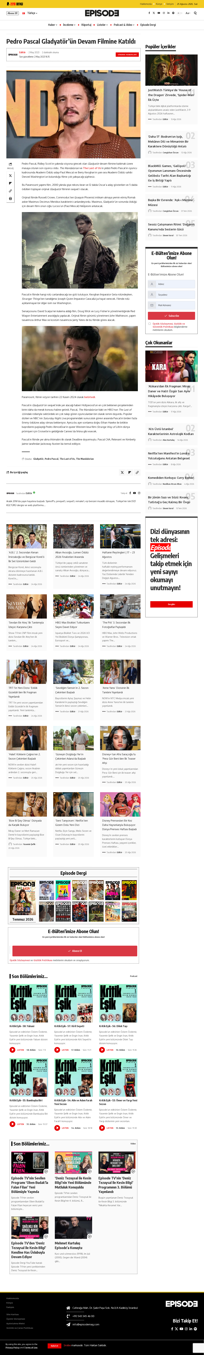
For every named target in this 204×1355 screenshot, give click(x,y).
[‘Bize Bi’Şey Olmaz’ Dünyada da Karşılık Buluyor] (26, 804)
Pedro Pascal (51, 458)
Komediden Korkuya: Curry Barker (171, 477)
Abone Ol (77, 951)
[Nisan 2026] (96, 890)
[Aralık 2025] (79, 912)
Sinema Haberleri (127, 54)
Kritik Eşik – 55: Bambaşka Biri (26, 1100)
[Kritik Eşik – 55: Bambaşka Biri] (29, 1077)
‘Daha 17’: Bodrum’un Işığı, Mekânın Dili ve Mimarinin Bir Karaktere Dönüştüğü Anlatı (168, 141)
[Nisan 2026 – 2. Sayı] (79, 890)
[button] (54, 1345)
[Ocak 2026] (63, 912)
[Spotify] (173, 13)
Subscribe (174, 315)
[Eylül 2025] (96, 912)
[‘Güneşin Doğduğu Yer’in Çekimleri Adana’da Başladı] (73, 738)
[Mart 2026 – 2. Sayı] (112, 890)
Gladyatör (38, 458)
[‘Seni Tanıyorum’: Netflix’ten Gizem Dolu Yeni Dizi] (73, 804)
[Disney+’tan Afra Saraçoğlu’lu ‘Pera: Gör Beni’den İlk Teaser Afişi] (120, 738)
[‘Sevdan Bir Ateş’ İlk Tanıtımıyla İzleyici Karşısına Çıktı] (26, 606)
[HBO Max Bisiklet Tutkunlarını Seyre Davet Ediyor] (73, 606)
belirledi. (90, 397)
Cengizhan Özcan (170, 152)
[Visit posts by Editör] (10, 493)
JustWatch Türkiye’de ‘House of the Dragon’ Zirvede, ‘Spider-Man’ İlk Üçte (171, 94)
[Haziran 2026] (46, 890)
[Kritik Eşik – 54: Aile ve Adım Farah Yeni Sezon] (73, 1077)
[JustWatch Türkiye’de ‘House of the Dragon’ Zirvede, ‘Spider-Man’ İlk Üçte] (171, 70)
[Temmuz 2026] (23, 897)
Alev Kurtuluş (169, 440)
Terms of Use (30, 1347)
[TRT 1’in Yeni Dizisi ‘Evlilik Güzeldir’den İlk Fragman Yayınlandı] (26, 672)
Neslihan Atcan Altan (172, 484)
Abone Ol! (13, 13)
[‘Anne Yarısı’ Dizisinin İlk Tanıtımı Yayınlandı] (120, 672)
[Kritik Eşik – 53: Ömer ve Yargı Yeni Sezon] (118, 1077)
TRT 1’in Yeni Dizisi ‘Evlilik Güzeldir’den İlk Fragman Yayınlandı (22, 692)
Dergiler (171, 604)
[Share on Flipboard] (10, 183)
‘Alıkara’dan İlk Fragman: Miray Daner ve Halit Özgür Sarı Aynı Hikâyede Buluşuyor (169, 391)
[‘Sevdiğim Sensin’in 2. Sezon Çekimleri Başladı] (73, 672)
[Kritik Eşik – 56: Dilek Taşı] (118, 1003)
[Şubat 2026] (46, 912)
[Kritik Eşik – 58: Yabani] (29, 1003)
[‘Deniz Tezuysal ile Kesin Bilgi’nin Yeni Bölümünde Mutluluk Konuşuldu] (73, 1163)
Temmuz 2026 (22, 919)
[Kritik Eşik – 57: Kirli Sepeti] (73, 1003)
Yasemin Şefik (29, 844)
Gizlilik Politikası (42, 960)
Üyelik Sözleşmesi (20, 960)
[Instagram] (164, 13)
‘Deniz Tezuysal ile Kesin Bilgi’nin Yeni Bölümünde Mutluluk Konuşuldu (73, 1182)
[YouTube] (159, 13)
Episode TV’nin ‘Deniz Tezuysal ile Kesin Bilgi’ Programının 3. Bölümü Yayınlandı (115, 1185)
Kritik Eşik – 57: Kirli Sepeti (69, 1026)
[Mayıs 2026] (63, 890)
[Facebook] (149, 13)
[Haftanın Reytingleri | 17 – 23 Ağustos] (120, 536)
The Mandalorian (85, 458)
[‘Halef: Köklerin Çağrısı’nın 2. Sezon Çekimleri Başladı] (26, 738)
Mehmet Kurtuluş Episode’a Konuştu (68, 1245)
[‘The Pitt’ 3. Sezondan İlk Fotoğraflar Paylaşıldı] (120, 606)
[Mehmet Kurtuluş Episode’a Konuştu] (73, 1228)
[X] (154, 13)
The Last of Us (92, 168)
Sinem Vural (168, 235)
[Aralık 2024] (129, 912)
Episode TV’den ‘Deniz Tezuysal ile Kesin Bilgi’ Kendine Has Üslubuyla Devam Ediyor (28, 1250)
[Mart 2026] (129, 890)
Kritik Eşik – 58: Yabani (22, 1026)
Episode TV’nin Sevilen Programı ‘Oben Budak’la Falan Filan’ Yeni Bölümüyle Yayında (29, 1185)
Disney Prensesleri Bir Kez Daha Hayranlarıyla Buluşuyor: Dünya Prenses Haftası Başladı (119, 825)
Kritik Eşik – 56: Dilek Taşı (113, 1026)
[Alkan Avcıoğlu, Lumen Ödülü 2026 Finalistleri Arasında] (73, 536)
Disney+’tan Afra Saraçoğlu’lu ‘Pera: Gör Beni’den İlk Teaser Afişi (119, 758)
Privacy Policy (13, 1347)
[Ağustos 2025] (112, 912)
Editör (22, 52)
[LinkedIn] (168, 13)
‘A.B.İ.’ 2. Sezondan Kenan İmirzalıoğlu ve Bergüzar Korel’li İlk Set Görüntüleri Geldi (26, 557)
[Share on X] (10, 175)
